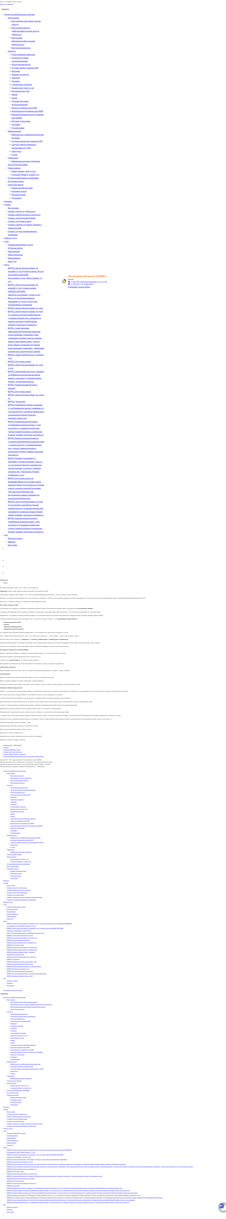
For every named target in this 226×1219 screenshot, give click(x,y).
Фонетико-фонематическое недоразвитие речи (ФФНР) (27, 826)
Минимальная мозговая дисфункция (25, 161)
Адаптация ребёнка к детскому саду (25, 174)
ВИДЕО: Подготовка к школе (19, 361)
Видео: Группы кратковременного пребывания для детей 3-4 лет (25, 933)
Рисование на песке (19, 191)
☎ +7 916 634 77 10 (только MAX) (81, 284)
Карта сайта (12, 545)
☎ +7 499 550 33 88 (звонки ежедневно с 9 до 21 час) (87, 282)
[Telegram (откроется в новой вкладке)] (43, 572)
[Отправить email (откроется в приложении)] (43, 566)
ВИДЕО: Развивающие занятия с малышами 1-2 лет (22, 961)
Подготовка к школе (16, 181)
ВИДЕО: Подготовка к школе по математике (20, 971)
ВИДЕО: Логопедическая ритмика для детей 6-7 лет (22, 938)
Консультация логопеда (17, 775)
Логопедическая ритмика (18, 165)
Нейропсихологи (14, 131)
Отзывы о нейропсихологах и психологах (24, 215)
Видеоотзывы (13, 208)
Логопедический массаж (21, 64)
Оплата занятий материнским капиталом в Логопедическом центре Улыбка (24, 756)
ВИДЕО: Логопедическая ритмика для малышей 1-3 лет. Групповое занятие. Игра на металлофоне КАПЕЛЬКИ (26, 271)
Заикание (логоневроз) (20, 74)
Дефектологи (13, 158)
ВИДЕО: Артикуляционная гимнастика (18, 940)
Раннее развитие (14, 168)
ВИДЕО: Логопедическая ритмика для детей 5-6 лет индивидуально (26, 973)
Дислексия (15, 81)
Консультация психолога (21, 48)
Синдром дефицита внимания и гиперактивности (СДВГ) (27, 842)
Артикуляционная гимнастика (23, 54)
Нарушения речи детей (20, 91)
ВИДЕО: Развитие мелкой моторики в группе (20, 964)
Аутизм (14, 154)
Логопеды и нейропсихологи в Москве (19, 14)
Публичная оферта (15, 248)
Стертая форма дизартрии (21, 84)
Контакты (8, 201)
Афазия (14, 94)
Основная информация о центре (20, 245)
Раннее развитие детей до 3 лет (23, 171)
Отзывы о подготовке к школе (19, 221)
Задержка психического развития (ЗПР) (27, 141)
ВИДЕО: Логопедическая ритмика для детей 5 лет (21, 957)
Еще (6, 535)
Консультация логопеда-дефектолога (21, 778)
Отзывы (7, 205)
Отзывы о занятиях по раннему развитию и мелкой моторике (24, 897)
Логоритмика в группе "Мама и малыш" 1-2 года (21, 1152)
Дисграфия (15, 124)
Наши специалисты (15, 255)
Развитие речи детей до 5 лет (22, 88)
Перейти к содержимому (6, 4)
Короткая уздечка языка (20, 121)
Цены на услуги (10, 238)
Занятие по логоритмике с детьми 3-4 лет (24, 295)
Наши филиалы (14, 251)
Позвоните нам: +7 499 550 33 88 (12, 745)
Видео (6, 265)
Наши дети (12, 261)
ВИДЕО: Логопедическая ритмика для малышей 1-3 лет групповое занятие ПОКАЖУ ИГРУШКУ (23, 288)
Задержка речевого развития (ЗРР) (25, 68)
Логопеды (12, 51)
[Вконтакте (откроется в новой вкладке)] (43, 560)
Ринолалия (15, 71)
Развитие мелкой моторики (22, 188)
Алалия (14, 98)
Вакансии (11, 542)
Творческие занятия (15, 185)
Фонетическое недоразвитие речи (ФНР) (27, 111)
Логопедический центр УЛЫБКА (87, 276)
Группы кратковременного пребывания (23, 178)
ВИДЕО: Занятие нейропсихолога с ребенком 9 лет (22, 942)
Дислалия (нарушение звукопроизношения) (23, 790)
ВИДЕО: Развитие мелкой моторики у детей (19, 976)
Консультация (13, 18)
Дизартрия (15, 78)
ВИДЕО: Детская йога (16, 401)
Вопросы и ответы (15, 538)
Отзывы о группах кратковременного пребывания (21, 899)
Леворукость (16, 151)
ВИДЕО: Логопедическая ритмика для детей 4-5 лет (22, 947)
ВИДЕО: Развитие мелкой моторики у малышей (21, 952)
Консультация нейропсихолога (19, 780)
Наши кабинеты (14, 258)
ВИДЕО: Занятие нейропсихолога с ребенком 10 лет (22, 949)
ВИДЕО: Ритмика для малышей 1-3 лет (18, 969)
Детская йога (16, 198)
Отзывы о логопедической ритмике (21, 218)
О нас (6, 241)
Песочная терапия (18, 195)
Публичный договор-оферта (79, 287)
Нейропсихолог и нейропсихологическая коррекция (25, 837)
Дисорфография (17, 128)
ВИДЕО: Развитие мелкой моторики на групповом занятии (24, 966)
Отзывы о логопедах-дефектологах (21, 211)
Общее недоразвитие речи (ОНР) (24, 108)
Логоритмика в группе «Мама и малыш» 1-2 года (21, 926)
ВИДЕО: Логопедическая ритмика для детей (25, 308)
